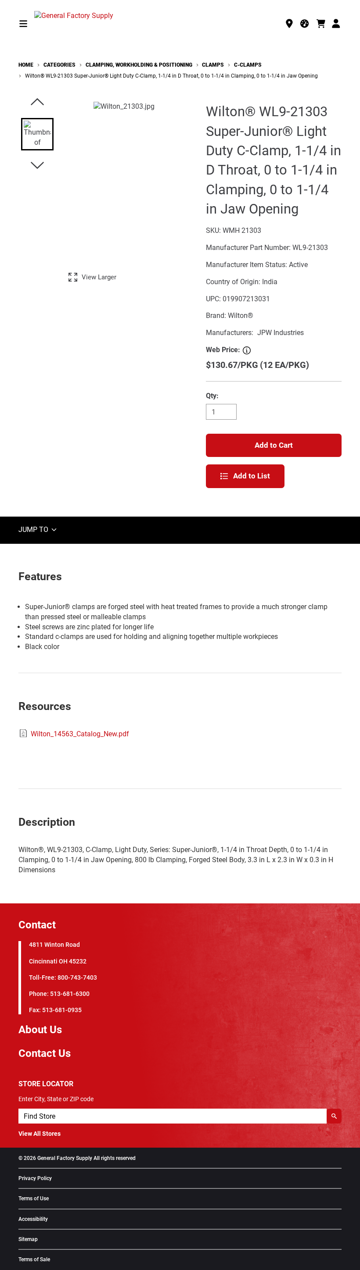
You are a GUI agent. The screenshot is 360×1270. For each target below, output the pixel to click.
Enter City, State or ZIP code (56, 1098)
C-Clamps (248, 65)
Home (25, 65)
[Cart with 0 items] (321, 24)
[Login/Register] (337, 24)
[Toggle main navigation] (23, 24)
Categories (59, 65)
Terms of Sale (34, 1260)
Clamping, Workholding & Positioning (139, 65)
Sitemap (28, 1239)
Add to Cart (274, 445)
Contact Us (44, 1053)
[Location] (289, 24)
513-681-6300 (70, 994)
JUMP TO (34, 529)
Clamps (213, 65)
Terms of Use (33, 1199)
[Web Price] (246, 350)
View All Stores (39, 1133)
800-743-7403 (77, 977)
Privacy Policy (35, 1178)
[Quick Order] (305, 24)
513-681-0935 (62, 1010)
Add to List (251, 475)
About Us (40, 1030)
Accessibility (33, 1219)
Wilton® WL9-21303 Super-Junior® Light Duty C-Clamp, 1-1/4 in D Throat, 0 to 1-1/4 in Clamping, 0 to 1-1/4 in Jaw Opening (171, 76)
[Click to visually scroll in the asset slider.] (37, 102)
